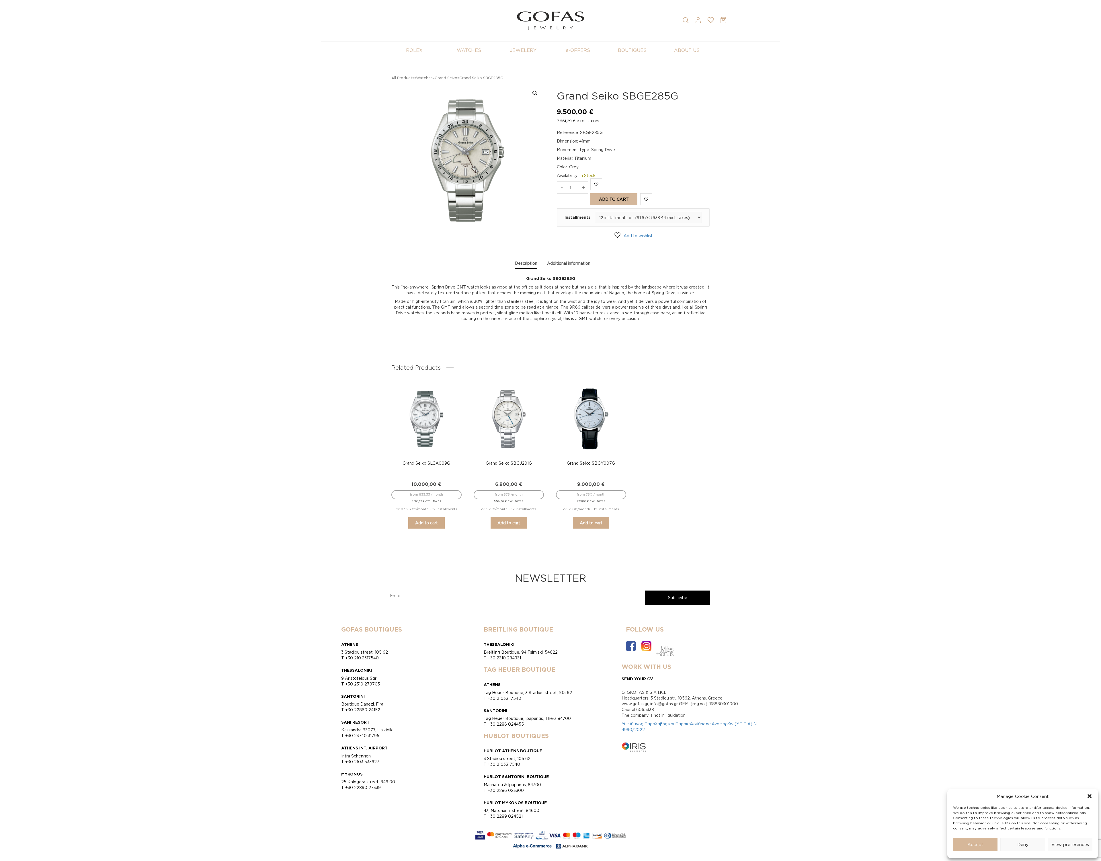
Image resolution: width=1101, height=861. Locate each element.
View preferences (1070, 844)
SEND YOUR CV (637, 679)
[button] (1089, 796)
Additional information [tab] (568, 263)
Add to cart (614, 199)
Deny (1022, 844)
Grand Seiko (446, 78)
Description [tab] (526, 263)
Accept (975, 844)
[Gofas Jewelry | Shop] (550, 20)
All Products (402, 78)
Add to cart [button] (426, 523)
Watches (424, 78)
